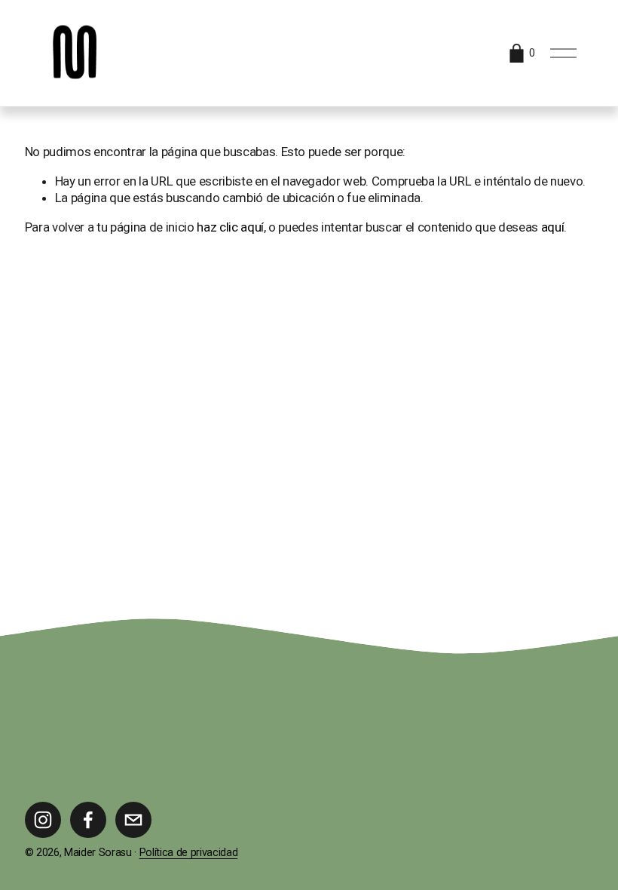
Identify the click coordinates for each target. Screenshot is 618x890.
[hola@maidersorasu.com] (133, 820)
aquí (552, 227)
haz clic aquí (230, 227)
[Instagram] (43, 820)
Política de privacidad (188, 852)
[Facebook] (88, 820)
